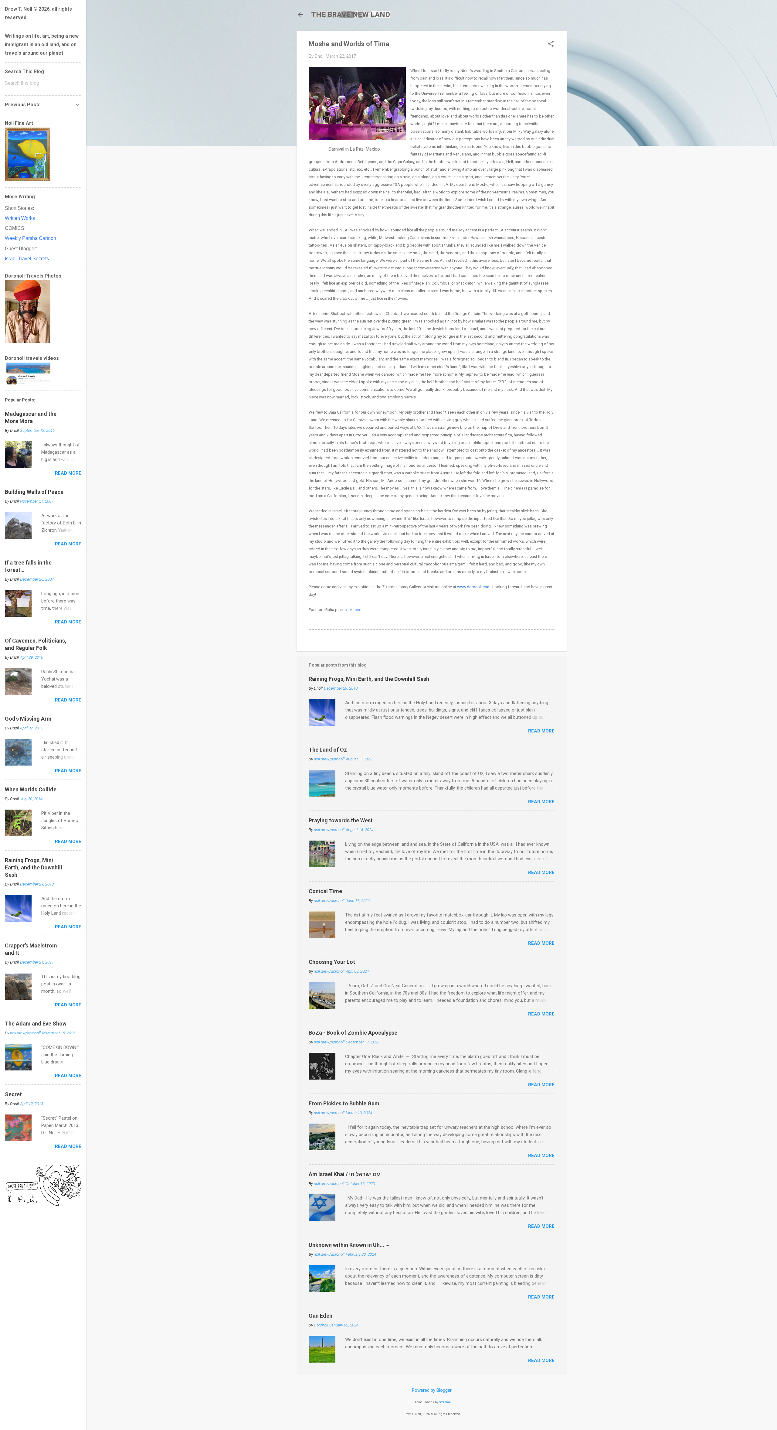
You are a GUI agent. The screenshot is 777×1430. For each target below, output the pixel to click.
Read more (541, 731)
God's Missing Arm (28, 718)
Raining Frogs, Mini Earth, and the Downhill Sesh (369, 679)
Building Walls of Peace (34, 492)
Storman (445, 1402)
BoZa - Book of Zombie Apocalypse (353, 1032)
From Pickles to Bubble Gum (344, 1103)
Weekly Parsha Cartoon (30, 238)
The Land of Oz (328, 749)
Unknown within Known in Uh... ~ (349, 1245)
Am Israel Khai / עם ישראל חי (344, 1174)
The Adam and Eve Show (35, 1023)
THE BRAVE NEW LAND (350, 14)
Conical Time (325, 891)
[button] (551, 44)
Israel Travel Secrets (27, 258)
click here (352, 609)
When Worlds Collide (30, 789)
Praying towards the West (341, 820)
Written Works (20, 218)
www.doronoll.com (473, 587)
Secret (13, 1094)
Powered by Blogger (432, 1390)
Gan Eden (320, 1315)
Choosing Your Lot (332, 962)
